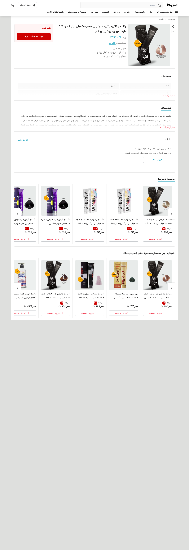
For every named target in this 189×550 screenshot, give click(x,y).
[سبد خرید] (12, 5)
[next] (17, 213)
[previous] (171, 213)
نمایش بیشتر (169, 96)
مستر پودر (171, 19)
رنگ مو (161, 19)
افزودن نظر (23, 140)
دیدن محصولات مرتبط (34, 36)
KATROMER (115, 37)
